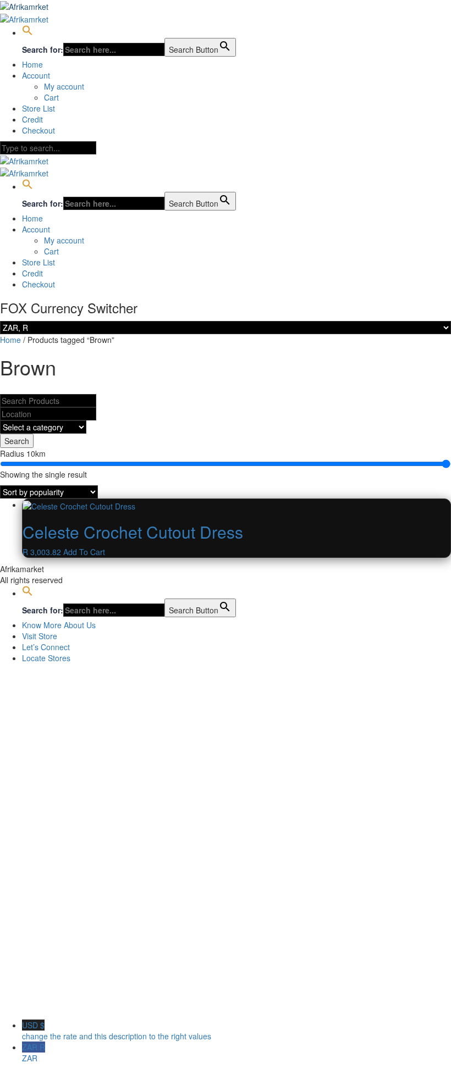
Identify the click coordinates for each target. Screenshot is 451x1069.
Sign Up (61, 1003)
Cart (51, 97)
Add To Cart (84, 551)
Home (32, 64)
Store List (38, 108)
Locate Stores (46, 657)
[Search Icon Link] (27, 32)
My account (64, 86)
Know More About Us (59, 624)
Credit (32, 119)
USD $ (116, 1031)
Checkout (38, 130)
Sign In (88, 1003)
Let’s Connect (46, 646)
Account (36, 75)
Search (16, 440)
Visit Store (39, 635)
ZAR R (33, 1053)
